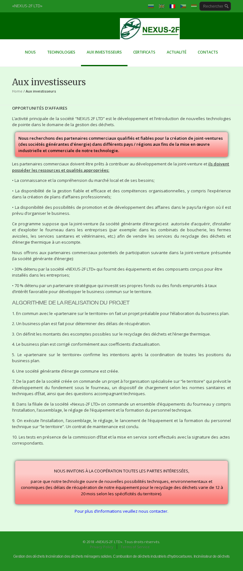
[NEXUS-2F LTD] (121, 30)
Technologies (58, 53)
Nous (30, 52)
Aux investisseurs (104, 52)
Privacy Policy (101, 546)
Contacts (208, 52)
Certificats (144, 52)
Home (17, 91)
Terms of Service (135, 546)
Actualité (176, 52)
